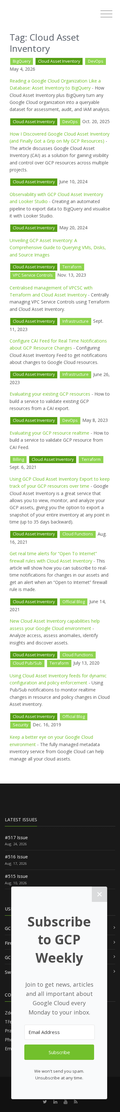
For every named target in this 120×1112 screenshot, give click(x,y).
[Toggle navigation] (106, 14)
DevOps (95, 61)
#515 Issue (16, 876)
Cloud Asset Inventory (59, 61)
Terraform (72, 267)
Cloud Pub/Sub (27, 663)
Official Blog (73, 601)
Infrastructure (75, 321)
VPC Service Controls (33, 275)
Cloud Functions (77, 534)
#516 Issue (16, 857)
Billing (18, 459)
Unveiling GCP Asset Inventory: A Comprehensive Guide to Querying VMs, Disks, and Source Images (58, 247)
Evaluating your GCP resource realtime (49, 433)
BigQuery (21, 61)
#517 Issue (16, 837)
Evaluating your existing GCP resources (50, 394)
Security (20, 725)
